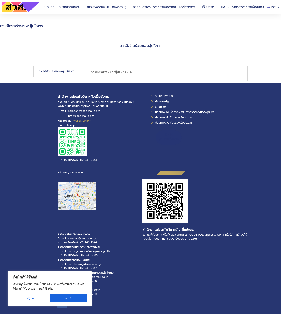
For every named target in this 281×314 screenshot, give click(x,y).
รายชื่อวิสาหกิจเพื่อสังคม (248, 7)
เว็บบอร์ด (208, 7)
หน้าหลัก (49, 7)
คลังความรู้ (119, 7)
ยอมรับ (68, 298)
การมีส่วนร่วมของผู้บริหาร (56, 71)
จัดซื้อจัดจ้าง (187, 7)
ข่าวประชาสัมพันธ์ (98, 7)
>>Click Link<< (81, 121)
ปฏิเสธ (31, 298)
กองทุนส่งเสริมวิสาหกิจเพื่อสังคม (154, 7)
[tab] (60, 71)
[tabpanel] (167, 73)
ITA (223, 7)
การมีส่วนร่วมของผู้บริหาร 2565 (112, 72)
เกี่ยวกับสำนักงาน (69, 7)
